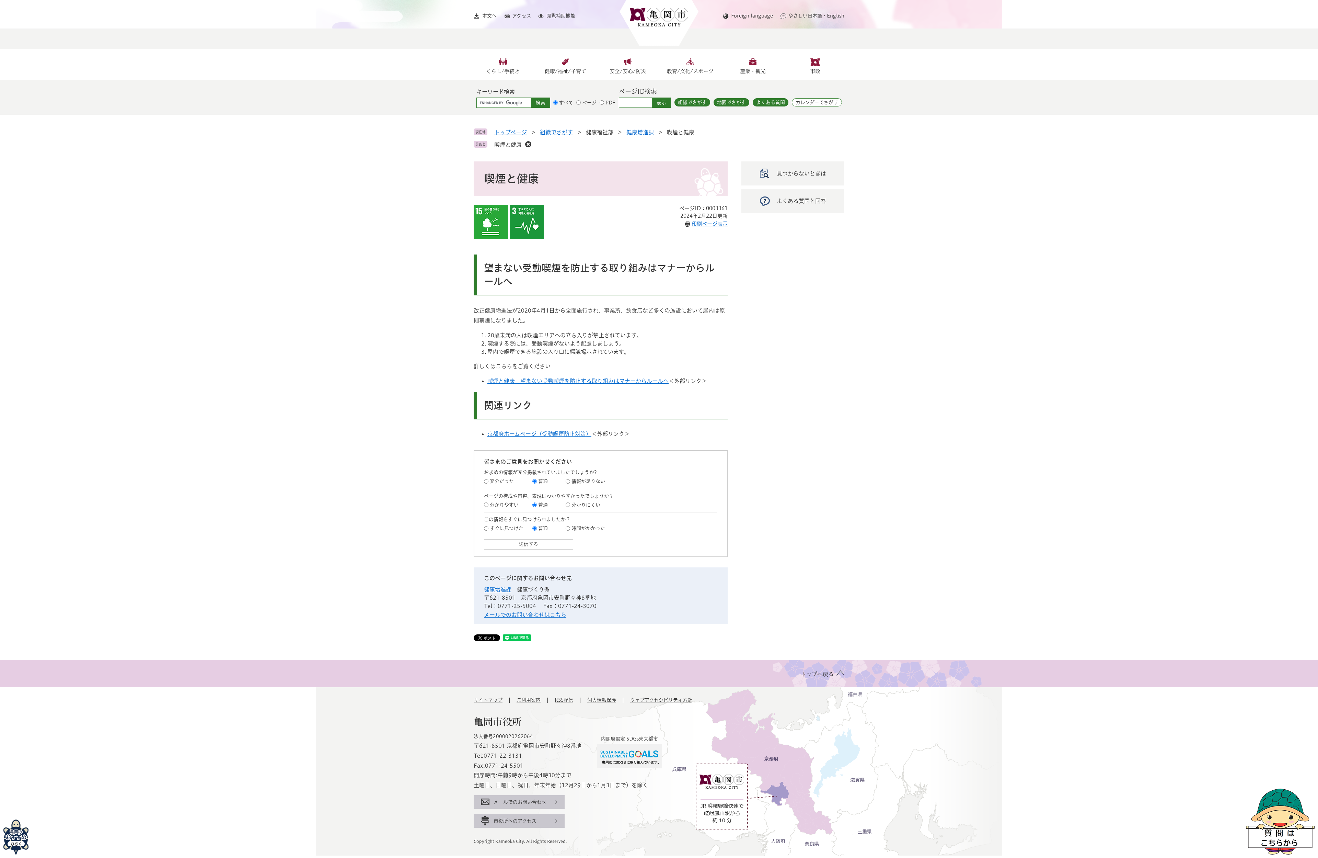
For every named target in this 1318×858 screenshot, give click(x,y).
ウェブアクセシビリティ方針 (661, 700)
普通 (543, 481)
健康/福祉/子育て (565, 71)
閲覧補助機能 (560, 15)
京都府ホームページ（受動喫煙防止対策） (539, 434)
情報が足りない (588, 481)
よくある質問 (770, 102)
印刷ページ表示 (710, 223)
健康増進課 (640, 132)
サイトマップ (488, 700)
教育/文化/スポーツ (690, 71)
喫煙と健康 (508, 144)
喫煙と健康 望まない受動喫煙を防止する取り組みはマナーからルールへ (578, 381)
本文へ (489, 15)
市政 (815, 71)
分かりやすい (504, 505)
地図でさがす (731, 102)
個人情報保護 (601, 700)
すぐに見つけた (506, 528)
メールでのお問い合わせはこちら (525, 615)
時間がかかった (588, 528)
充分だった (502, 481)
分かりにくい (585, 505)
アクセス (521, 15)
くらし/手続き (503, 71)
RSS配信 (564, 700)
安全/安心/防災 (628, 71)
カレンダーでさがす (817, 102)
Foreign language (752, 15)
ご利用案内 (529, 700)
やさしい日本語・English (816, 15)
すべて (566, 102)
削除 (528, 144)
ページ (589, 102)
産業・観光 (753, 71)
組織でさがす (692, 102)
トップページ (510, 132)
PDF (610, 102)
